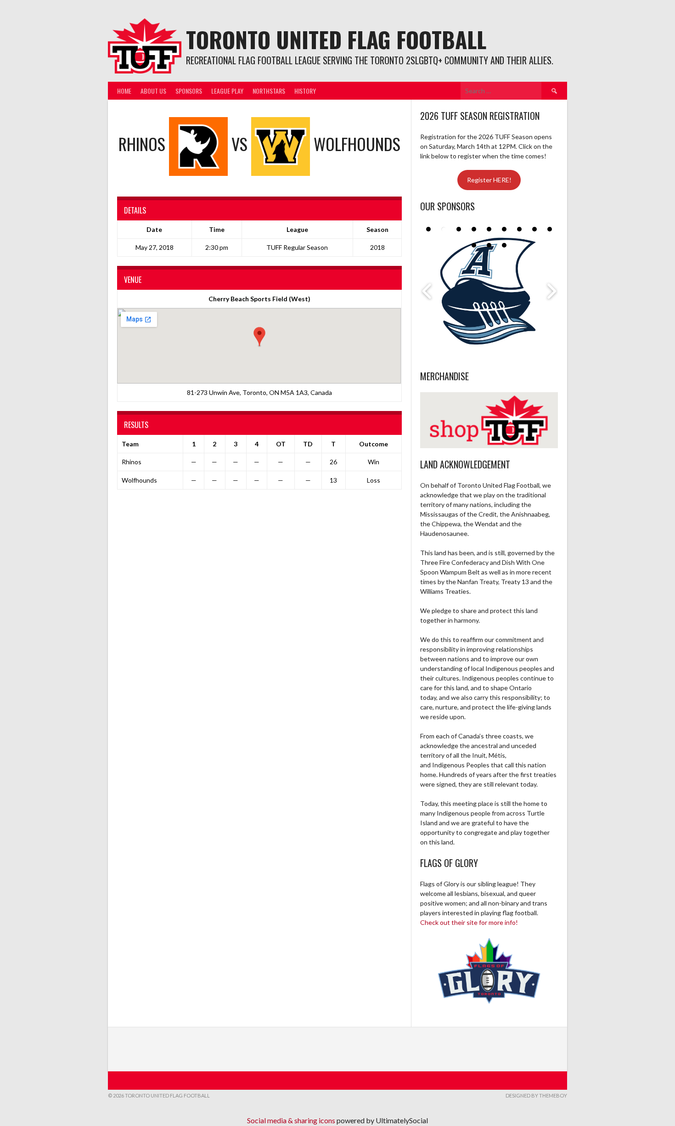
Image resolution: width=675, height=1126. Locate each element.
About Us (153, 91)
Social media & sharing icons (292, 1120)
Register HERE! (489, 180)
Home (124, 91)
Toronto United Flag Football (336, 39)
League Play (227, 91)
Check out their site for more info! (469, 922)
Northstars (269, 91)
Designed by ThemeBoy (536, 1095)
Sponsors (188, 91)
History (305, 91)
